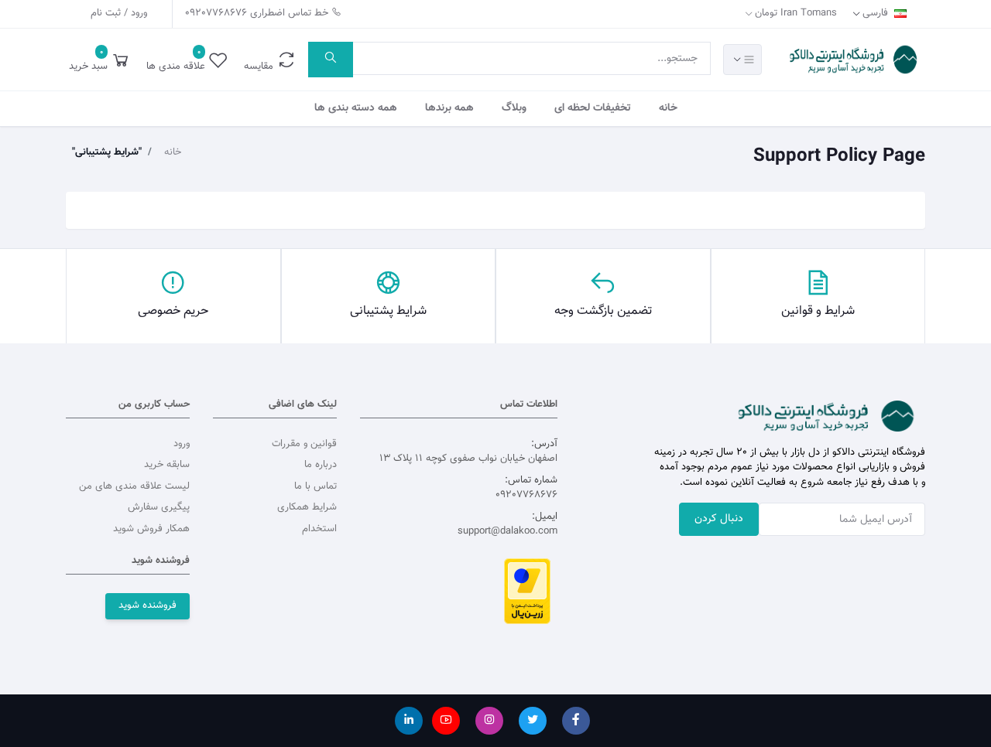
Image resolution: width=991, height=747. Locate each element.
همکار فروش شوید (151, 529)
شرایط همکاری (307, 507)
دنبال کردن (718, 518)
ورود (181, 444)
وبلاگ (514, 108)
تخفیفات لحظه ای (592, 108)
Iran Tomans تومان (795, 13)
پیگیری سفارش (159, 507)
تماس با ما (315, 486)
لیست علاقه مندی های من (134, 486)
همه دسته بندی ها (355, 108)
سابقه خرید (167, 464)
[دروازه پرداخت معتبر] (527, 591)
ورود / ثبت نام (119, 13)
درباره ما (320, 464)
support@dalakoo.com (507, 531)
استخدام (319, 529)
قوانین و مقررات (304, 444)
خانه (668, 108)
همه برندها (449, 108)
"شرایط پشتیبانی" (107, 152)
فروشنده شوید (147, 605)
